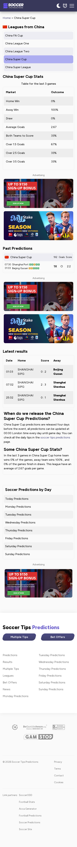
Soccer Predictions (29, 822)
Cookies (58, 782)
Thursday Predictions (18, 530)
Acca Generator (28, 808)
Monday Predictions (18, 506)
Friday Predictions (16, 538)
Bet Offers (57, 637)
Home (7, 18)
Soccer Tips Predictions (17, 5)
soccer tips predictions (55, 437)
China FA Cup (14, 35)
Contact (59, 775)
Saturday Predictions (18, 546)
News (6, 689)
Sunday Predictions (17, 554)
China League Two (17, 51)
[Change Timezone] (65, 5)
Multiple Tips (19, 637)
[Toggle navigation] (71, 6)
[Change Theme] (58, 6)
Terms (57, 768)
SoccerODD (25, 795)
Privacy (58, 761)
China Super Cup (16, 59)
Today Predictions (16, 498)
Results (7, 662)
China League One (17, 43)
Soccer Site (25, 829)
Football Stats (27, 801)
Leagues (8, 675)
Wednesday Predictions (20, 522)
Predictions (10, 655)
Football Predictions (30, 815)
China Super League (18, 67)
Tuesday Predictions (18, 514)
